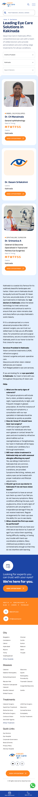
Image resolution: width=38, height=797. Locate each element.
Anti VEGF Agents (8, 719)
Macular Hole (7, 681)
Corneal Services (25, 710)
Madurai (22, 646)
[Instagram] (22, 764)
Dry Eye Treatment (26, 716)
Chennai (22, 637)
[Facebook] (18, 764)
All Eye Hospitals (8, 659)
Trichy (5, 652)
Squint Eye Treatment (10, 707)
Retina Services (8, 710)
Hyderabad (6, 646)
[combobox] (19, 55)
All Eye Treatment (8, 723)
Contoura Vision (8, 716)
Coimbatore (7, 640)
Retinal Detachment (9, 677)
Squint (22, 672)
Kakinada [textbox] (7, 62)
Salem (22, 649)
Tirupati (22, 652)
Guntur (22, 643)
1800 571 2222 (14, 612)
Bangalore (6, 637)
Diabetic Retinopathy (9, 672)
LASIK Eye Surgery (26, 704)
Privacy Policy (7, 745)
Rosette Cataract (8, 690)
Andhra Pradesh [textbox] (9, 55)
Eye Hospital (7, 736)
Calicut (5, 643)
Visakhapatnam (8, 656)
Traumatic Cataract (26, 681)
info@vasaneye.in (15, 619)
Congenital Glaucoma (27, 686)
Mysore (5, 649)
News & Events (8, 742)
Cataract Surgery (8, 704)
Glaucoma (23, 669)
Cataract (6, 669)
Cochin (22, 640)
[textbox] (17, 70)
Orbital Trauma (7, 693)
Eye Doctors (7, 733)
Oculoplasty (24, 713)
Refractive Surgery (9, 713)
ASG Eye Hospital (8, 749)
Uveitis (22, 690)
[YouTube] (13, 764)
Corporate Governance (10, 739)
